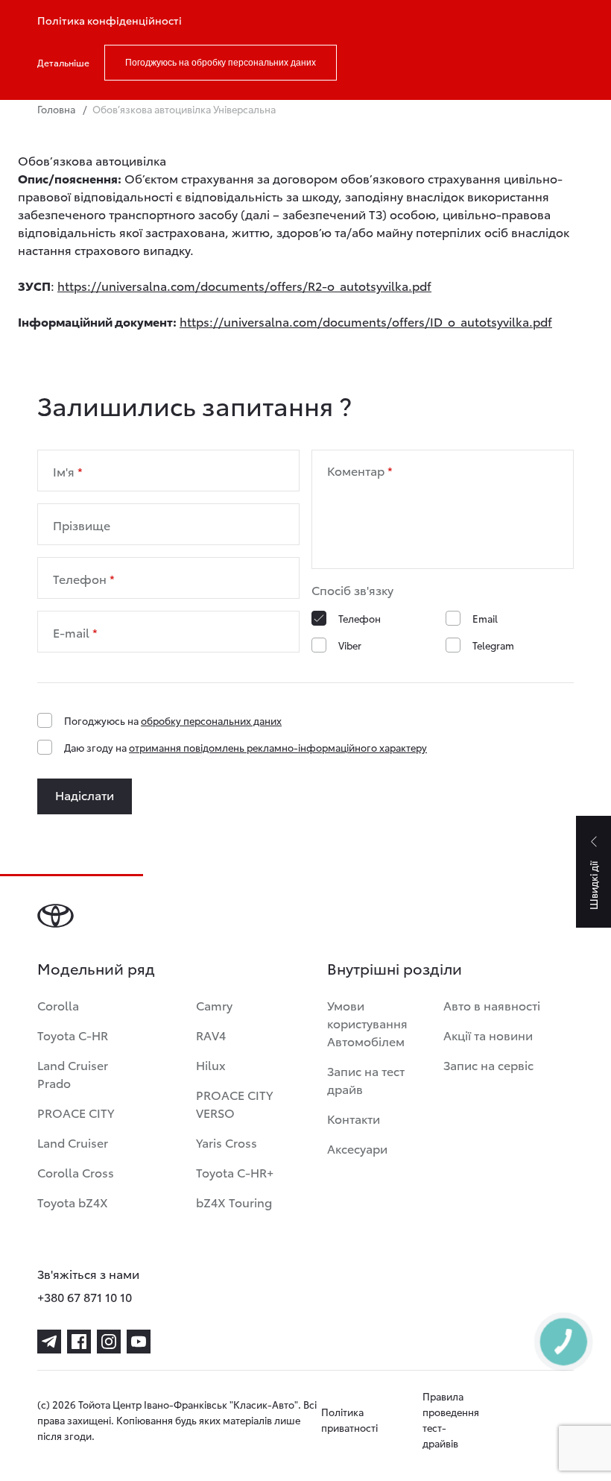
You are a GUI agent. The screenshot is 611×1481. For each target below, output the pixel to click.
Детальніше (63, 62)
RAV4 (211, 1034)
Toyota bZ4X (72, 1201)
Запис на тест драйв (366, 1079)
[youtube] (139, 1341)
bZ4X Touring (234, 1201)
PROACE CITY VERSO (234, 1103)
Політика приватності (349, 1419)
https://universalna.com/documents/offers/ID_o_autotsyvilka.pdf (366, 321)
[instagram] (109, 1341)
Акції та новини (488, 1034)
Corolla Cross (75, 1171)
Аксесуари (357, 1148)
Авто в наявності (491, 1004)
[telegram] (49, 1341)
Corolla (58, 1004)
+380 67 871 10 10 (84, 1296)
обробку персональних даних (211, 720)
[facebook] (79, 1341)
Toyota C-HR (72, 1034)
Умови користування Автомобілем (367, 1022)
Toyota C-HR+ (234, 1171)
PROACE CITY (75, 1112)
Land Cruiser (72, 1142)
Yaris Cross (226, 1142)
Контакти (353, 1118)
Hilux (211, 1064)
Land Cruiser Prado (72, 1073)
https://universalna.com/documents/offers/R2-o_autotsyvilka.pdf (244, 285)
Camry (214, 1004)
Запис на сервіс (488, 1064)
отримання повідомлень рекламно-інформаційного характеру (278, 747)
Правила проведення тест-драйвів (450, 1419)
